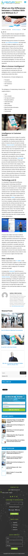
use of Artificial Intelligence (12, 42)
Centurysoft (12, 271)
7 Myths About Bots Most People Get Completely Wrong (15, 435)
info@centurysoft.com (15, 489)
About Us (15, 527)
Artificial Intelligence (17, 29)
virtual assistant (10, 145)
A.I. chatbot (18, 260)
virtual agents (20, 158)
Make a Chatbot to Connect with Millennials (14, 473)
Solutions (15, 522)
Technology (15, 524)
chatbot (13, 197)
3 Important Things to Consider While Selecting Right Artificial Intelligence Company (15, 421)
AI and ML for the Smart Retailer (9, 347)
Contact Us (15, 529)
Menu (25, 2)
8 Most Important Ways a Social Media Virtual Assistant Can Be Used (15, 441)
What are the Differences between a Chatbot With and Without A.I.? (14, 452)
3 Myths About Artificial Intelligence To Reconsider (15, 425)
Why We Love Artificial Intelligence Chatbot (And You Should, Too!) (12, 364)
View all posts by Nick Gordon (18, 306)
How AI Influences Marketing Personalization (12, 330)
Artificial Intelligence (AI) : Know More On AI (13, 468)
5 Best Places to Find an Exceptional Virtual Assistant (15, 430)
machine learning (6, 277)
